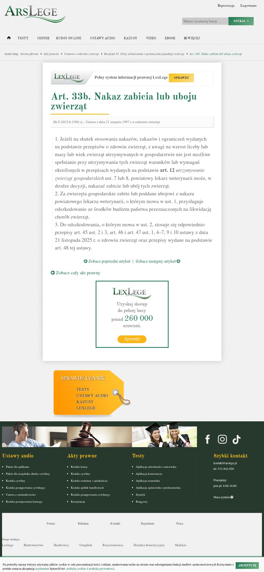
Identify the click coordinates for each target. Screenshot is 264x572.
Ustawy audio (102, 38)
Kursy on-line (68, 38)
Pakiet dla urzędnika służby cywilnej (28, 474)
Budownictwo (33, 545)
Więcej (193, 38)
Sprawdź (132, 339)
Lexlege (7, 545)
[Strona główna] (9, 39)
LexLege (86, 407)
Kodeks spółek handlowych (87, 487)
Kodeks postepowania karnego (24, 501)
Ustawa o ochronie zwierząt (81, 54)
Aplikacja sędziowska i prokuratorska (158, 487)
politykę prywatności (101, 568)
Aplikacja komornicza (149, 474)
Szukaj (241, 21)
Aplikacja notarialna (148, 480)
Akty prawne (51, 54)
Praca (179, 523)
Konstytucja (78, 501)
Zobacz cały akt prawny (77, 272)
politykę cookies (76, 568)
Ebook (170, 38)
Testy (23, 38)
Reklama (83, 523)
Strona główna (29, 54)
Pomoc (51, 523)
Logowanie (248, 6)
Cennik (43, 38)
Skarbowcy (61, 545)
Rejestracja (226, 6)
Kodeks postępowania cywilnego (25, 487)
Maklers (180, 545)
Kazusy (130, 38)
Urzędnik (85, 545)
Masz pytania (221, 497)
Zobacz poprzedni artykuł (108, 261)
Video (151, 38)
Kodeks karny (79, 467)
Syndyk (140, 494)
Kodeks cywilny (15, 480)
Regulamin (147, 523)
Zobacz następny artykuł (156, 261)
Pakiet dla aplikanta (17, 467)
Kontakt (115, 523)
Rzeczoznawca (113, 545)
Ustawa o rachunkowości (21, 494)
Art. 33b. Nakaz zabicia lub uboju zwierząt (215, 54)
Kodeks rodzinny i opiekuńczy (89, 480)
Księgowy (142, 501)
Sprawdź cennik (83, 378)
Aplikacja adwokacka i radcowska (156, 467)
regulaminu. (42, 568)
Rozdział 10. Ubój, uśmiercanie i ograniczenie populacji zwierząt (144, 54)
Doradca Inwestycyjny (149, 545)
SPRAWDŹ (181, 77)
